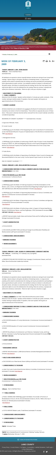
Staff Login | (49, 447)
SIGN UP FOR (28, 439)
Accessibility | (31, 447)
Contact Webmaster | (28, 449)
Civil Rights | (23, 447)
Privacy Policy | (6, 447)
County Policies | (15, 447)
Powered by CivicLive (30, 451)
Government (12, 47)
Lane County (4, 47)
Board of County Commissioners (38, 47)
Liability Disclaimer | (40, 447)
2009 (12, 48)
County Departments (23, 47)
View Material (9, 134)
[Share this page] (44, 61)
